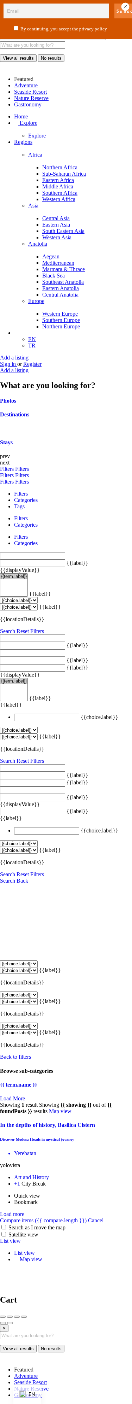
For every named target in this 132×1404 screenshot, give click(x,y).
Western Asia (56, 237)
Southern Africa (59, 193)
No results (51, 58)
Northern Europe (61, 326)
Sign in (8, 364)
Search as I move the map (36, 1227)
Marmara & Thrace (63, 269)
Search (7, 631)
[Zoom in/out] (24, 1317)
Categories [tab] (26, 500)
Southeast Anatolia (63, 282)
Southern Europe (61, 320)
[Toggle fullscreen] (17, 1317)
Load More (12, 1098)
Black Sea (53, 276)
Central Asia (56, 218)
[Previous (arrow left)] (3, 1323)
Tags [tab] (19, 506)
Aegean (50, 256)
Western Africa (58, 199)
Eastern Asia (56, 225)
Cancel (95, 1220)
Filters (7, 469)
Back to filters (15, 1057)
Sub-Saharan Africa (64, 174)
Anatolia (37, 244)
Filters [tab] (21, 494)
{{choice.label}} (99, 717)
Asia (33, 206)
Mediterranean (58, 263)
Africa (35, 155)
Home (21, 116)
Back (22, 881)
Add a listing (14, 358)
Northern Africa (59, 167)
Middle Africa (57, 186)
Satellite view (23, 1235)
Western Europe (60, 314)
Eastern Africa (58, 180)
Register (32, 364)
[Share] (10, 1317)
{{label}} (77, 563)
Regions (23, 142)
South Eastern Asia (63, 231)
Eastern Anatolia (60, 288)
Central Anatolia (60, 295)
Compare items (43, 1220)
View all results (18, 58)
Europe (36, 301)
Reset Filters (30, 631)
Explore (27, 123)
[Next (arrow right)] (10, 1323)
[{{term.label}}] (13, 576)
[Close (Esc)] (3, 1317)
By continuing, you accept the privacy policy (63, 28)
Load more (12, 1214)
